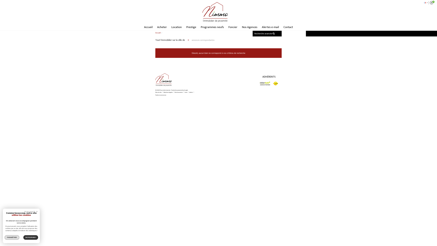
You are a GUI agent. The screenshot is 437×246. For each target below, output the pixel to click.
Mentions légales (168, 92)
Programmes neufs (212, 27)
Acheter (162, 27)
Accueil (148, 27)
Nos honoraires (179, 92)
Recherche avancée (263, 33)
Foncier (232, 27)
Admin (191, 92)
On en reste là (29, 211)
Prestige (191, 27)
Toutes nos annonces (160, 95)
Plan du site (158, 92)
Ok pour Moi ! (30, 237)
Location (176, 27)
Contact (288, 27)
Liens (186, 92)
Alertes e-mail (270, 27)
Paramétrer (12, 237)
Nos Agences (249, 27)
